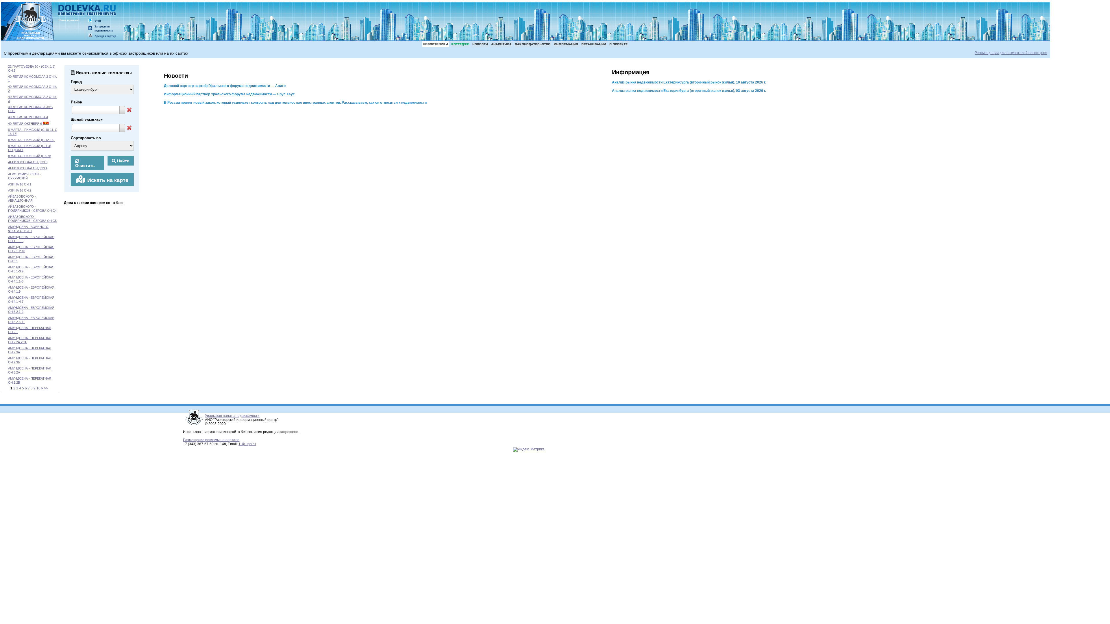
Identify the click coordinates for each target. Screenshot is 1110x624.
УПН (98, 21)
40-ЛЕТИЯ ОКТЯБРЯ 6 (25, 123)
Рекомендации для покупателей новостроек (1011, 53)
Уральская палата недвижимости (232, 416)
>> (46, 388)
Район (76, 102)
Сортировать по (86, 138)
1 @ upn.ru (247, 444)
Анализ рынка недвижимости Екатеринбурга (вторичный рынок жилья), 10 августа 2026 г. (689, 82)
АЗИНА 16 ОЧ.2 (19, 190)
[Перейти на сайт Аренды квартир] (90, 36)
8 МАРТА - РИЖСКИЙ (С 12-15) (31, 140)
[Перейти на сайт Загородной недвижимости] (90, 28)
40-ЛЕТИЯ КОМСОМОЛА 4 (28, 117)
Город (76, 81)
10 (38, 388)
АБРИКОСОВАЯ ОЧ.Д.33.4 (27, 168)
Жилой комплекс (87, 120)
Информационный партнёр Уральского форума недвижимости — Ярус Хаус (229, 94)
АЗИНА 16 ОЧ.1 (19, 184)
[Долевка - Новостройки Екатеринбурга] (87, 10)
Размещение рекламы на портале (211, 440)
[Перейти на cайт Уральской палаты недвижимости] (90, 21)
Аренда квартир (105, 36)
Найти (123, 161)
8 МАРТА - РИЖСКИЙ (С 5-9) (29, 156)
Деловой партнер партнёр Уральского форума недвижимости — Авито (225, 86)
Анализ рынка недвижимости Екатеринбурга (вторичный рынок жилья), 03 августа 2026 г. (689, 91)
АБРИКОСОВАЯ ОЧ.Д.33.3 (27, 162)
